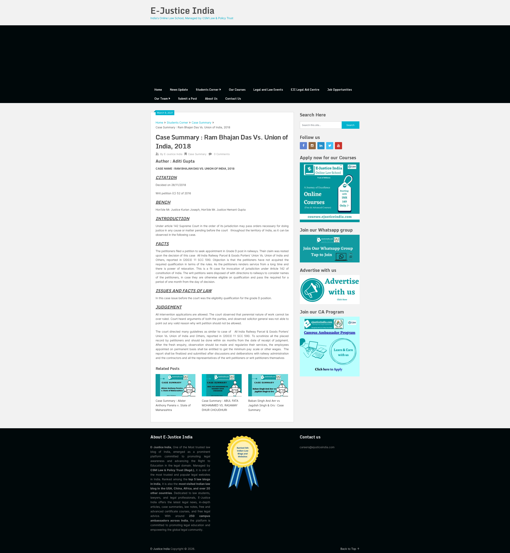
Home (158, 89)
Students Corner (207, 89)
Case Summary (201, 122)
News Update (179, 89)
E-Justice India (182, 10)
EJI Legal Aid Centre (305, 89)
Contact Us (233, 98)
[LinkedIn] (321, 145)
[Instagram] (312, 145)
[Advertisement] (255, 55)
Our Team (161, 98)
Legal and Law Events (268, 89)
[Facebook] (303, 145)
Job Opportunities (339, 89)
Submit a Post (187, 98)
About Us (211, 98)
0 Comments (222, 154)
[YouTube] (338, 145)
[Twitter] (329, 145)
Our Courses (237, 89)
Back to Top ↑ (350, 548)
